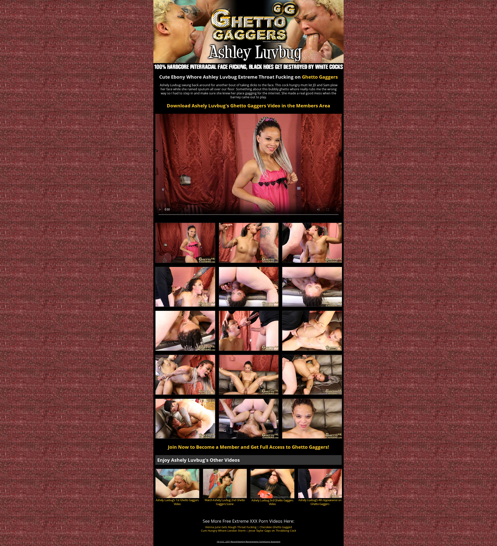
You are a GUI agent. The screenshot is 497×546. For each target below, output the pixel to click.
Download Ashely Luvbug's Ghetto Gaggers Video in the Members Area (248, 105)
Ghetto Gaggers (320, 77)
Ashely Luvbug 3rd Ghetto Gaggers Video (272, 502)
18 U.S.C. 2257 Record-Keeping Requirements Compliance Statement (248, 541)
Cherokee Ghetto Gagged (276, 527)
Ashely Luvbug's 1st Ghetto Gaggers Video (177, 502)
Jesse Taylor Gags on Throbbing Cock (272, 530)
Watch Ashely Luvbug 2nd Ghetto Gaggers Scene (225, 502)
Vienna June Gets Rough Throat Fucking (230, 527)
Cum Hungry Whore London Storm (223, 530)
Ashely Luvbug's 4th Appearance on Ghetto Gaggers (319, 502)
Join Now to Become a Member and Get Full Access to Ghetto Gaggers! (248, 447)
